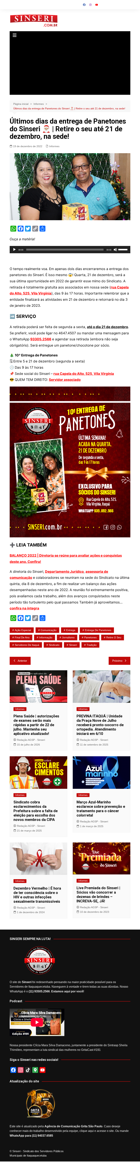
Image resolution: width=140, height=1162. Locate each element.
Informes (54, 146)
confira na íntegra (24, 608)
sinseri (73, 644)
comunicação (49, 630)
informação (45, 637)
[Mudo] (115, 249)
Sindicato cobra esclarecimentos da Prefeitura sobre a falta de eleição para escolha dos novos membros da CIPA (35, 811)
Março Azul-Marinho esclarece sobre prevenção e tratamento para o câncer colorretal (101, 808)
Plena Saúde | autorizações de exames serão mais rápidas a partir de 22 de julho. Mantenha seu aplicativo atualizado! (36, 725)
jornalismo (68, 637)
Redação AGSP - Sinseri (31, 739)
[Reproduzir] (14, 249)
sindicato (54, 644)
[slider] (123, 249)
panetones (90, 637)
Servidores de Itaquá (27, 644)
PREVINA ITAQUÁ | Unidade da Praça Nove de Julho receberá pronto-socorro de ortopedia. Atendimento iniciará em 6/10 (100, 725)
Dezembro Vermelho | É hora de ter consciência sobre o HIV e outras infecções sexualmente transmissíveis (37, 895)
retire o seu (113, 637)
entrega (70, 630)
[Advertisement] (70, 67)
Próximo (117, 660)
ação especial (23, 630)
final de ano (22, 637)
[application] (70, 249)
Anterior (22, 660)
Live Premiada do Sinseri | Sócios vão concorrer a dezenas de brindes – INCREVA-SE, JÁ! (98, 894)
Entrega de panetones (98, 630)
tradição (92, 644)
